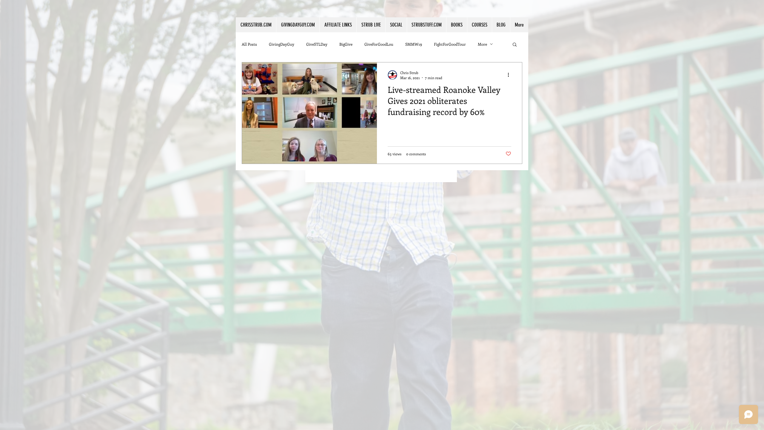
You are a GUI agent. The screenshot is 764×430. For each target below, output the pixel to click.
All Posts (249, 44)
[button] (337, 24)
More (482, 44)
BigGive (345, 44)
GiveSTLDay (316, 44)
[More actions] (510, 75)
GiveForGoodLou (378, 44)
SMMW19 (413, 44)
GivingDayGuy (281, 44)
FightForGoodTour (450, 44)
